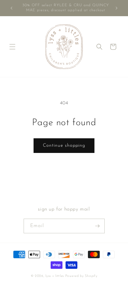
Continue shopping (64, 145)
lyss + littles (54, 276)
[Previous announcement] (11, 8)
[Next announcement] (116, 8)
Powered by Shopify (81, 276)
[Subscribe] (97, 226)
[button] (12, 47)
